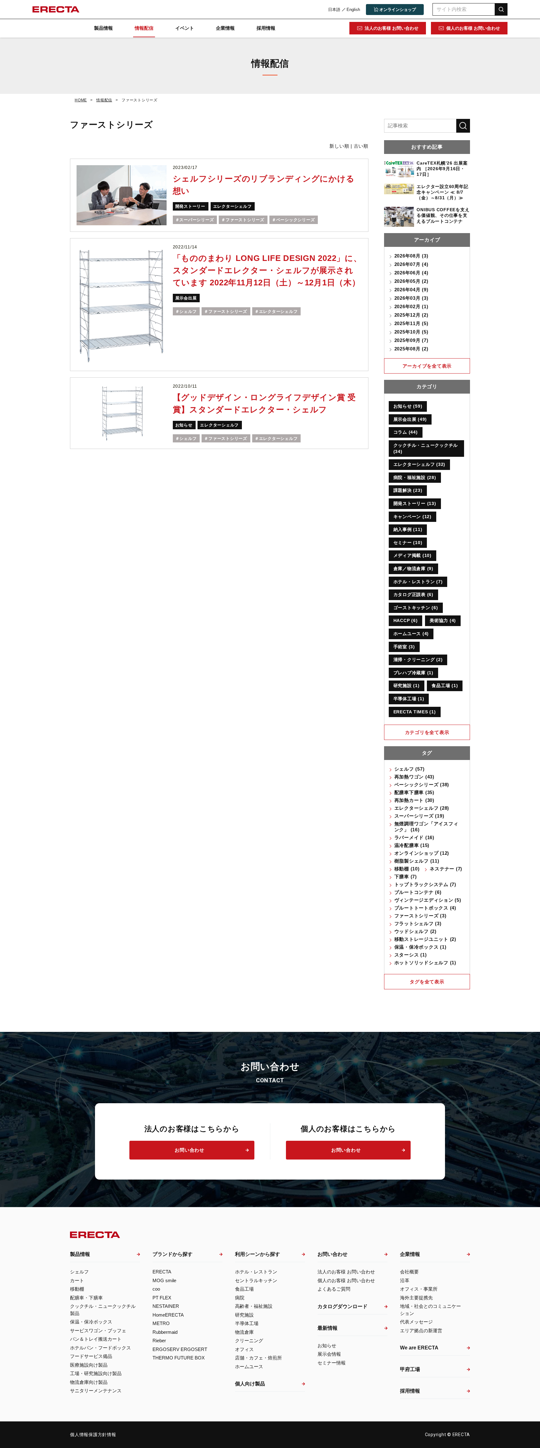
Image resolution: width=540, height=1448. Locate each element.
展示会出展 (186, 298)
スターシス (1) (410, 954)
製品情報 (103, 28)
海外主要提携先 (416, 1297)
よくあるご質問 (334, 1289)
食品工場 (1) (445, 685)
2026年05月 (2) (411, 281)
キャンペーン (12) (412, 516)
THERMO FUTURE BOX (178, 1357)
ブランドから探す (172, 1254)
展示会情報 (329, 1354)
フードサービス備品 (91, 1356)
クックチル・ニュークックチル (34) (425, 448)
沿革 (404, 1280)
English (353, 9)
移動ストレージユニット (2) (425, 939)
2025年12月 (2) (411, 315)
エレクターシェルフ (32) (419, 464)
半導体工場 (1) (408, 698)
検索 (501, 9)
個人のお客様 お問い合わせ (473, 28)
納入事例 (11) (407, 529)
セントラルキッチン (256, 1280)
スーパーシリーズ (196, 219)
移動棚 (77, 1289)
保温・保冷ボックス (91, 1321)
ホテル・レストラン (256, 1271)
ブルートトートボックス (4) (425, 907)
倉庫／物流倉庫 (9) (413, 568)
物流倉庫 (244, 1332)
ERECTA (161, 1271)
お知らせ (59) (407, 406)
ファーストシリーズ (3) (420, 915)
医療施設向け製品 (89, 1365)
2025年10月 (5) (411, 331)
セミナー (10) (407, 542)
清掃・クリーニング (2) (418, 659)
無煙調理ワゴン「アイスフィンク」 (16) (426, 826)
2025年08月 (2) (411, 348)
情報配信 (144, 28)
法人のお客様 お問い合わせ (391, 28)
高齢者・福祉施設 (253, 1306)
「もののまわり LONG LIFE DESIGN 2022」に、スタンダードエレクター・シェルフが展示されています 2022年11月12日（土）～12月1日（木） (267, 270)
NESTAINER (165, 1306)
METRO (161, 1323)
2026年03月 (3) (411, 298)
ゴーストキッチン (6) (415, 607)
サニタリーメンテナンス (96, 1390)
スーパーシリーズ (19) (419, 815)
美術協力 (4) (443, 620)
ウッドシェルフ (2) (415, 931)
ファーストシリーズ (245, 219)
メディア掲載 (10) (412, 555)
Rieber (159, 1340)
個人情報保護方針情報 (93, 1434)
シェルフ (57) (409, 769)
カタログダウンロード (343, 1306)
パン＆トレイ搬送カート (96, 1339)
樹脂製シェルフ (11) (416, 861)
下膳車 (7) (405, 876)
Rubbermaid (165, 1332)
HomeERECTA (168, 1315)
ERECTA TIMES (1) (414, 711)
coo (156, 1289)
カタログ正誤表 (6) (413, 594)
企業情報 (225, 28)
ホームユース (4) (411, 633)
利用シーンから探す (257, 1254)
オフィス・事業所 (419, 1289)
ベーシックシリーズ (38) (421, 784)
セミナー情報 (332, 1362)
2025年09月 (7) (411, 340)
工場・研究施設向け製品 (96, 1373)
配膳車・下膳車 (86, 1297)
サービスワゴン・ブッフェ (98, 1330)
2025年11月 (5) (411, 323)
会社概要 (409, 1271)
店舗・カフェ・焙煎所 (258, 1357)
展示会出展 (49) (410, 419)
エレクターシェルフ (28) (421, 808)
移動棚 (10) (407, 868)
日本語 (334, 9)
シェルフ (188, 311)
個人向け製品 (250, 1383)
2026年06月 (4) (411, 272)
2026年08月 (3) (411, 255)
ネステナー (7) (446, 868)
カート (77, 1280)
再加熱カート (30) (414, 800)
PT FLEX (161, 1297)
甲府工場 (410, 1369)
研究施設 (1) (406, 685)
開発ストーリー (190, 206)
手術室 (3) (404, 646)
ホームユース (249, 1366)
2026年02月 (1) (411, 306)
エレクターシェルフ (232, 206)
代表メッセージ (416, 1321)
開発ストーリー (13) (414, 503)
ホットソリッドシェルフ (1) (425, 962)
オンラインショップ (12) (421, 853)
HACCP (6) (405, 620)
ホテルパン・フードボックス (100, 1347)
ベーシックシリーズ (295, 219)
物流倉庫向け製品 (89, 1382)
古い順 (361, 146)
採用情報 (266, 28)
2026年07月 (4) (411, 264)
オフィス (244, 1349)
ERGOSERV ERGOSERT (179, 1349)
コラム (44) (405, 432)
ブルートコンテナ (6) (418, 892)
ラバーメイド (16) (414, 837)
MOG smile (164, 1280)
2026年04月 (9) (411, 289)
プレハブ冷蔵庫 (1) (413, 672)
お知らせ (183, 425)
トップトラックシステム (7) (425, 884)
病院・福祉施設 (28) (414, 477)
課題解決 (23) (407, 490)
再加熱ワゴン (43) (414, 776)
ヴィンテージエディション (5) (427, 900)
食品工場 (244, 1289)
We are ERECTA (419, 1347)
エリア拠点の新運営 (421, 1330)
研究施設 (244, 1315)
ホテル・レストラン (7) (418, 581)
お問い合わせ (189, 1150)
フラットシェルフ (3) (418, 923)
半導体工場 (246, 1323)
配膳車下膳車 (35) (414, 792)
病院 (239, 1297)
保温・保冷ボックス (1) (420, 947)
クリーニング (249, 1340)
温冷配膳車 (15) (412, 845)
